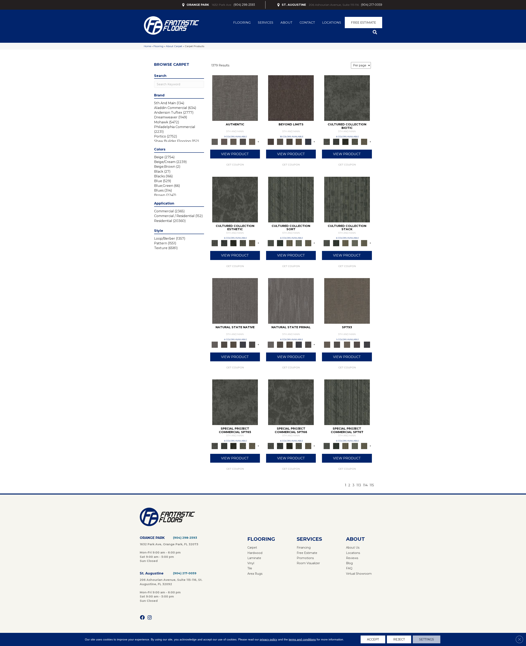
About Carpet (174, 46)
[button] (375, 32)
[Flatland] (308, 141)
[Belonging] (235, 300)
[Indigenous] (233, 344)
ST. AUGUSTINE (294, 5)
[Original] (252, 344)
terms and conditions (302, 639)
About (286, 22)
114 (365, 485)
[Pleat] (299, 243)
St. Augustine (152, 573)
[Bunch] (280, 243)
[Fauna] (299, 141)
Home (147, 46)
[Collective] (345, 141)
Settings (426, 639)
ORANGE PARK (198, 5)
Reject (399, 639)
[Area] (291, 97)
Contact (307, 22)
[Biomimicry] (347, 97)
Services (265, 22)
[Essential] (224, 344)
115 (372, 485)
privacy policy (268, 639)
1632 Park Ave (221, 5)
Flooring (242, 22)
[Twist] (308, 243)
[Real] (252, 141)
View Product (235, 154)
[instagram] (150, 617)
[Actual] (235, 97)
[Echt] (224, 141)
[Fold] (289, 243)
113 (358, 485)
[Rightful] (357, 344)
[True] (366, 344)
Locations (331, 22)
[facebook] (142, 617)
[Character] (336, 141)
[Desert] (280, 141)
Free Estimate (363, 22)
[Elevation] (289, 141)
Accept (373, 639)
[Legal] (243, 141)
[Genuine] (233, 141)
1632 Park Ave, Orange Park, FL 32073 (169, 544)
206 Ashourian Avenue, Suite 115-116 (334, 5)
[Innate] (243, 344)
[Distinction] (364, 141)
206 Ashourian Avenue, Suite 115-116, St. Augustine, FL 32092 (171, 582)
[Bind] (291, 199)
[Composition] (355, 141)
